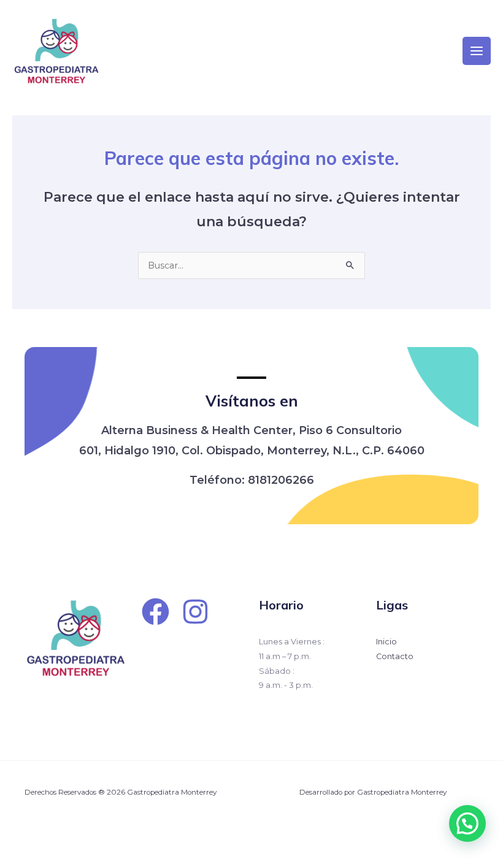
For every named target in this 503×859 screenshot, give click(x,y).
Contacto (394, 656)
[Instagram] (195, 611)
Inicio (386, 641)
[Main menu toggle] (477, 51)
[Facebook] (155, 611)
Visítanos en (251, 400)
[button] (467, 823)
